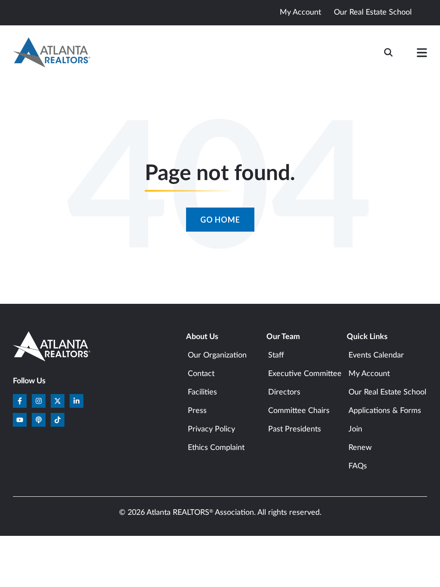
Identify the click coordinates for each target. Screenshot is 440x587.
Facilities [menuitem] (202, 392)
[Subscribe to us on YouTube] (20, 420)
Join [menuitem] (355, 429)
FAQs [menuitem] (357, 466)
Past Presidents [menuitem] (294, 429)
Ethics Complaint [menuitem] (216, 448)
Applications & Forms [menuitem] (384, 411)
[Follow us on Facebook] (20, 401)
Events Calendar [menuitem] (376, 355)
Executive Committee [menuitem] (305, 374)
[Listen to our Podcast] (39, 420)
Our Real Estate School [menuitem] (387, 392)
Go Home (220, 219)
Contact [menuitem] (201, 374)
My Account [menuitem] (369, 374)
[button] (422, 54)
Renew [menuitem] (360, 448)
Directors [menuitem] (284, 392)
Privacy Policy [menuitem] (211, 429)
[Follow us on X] (57, 401)
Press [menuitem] (197, 411)
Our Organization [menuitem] (217, 355)
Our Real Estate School (373, 12)
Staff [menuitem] (276, 355)
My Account (300, 12)
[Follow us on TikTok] (57, 420)
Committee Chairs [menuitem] (299, 411)
